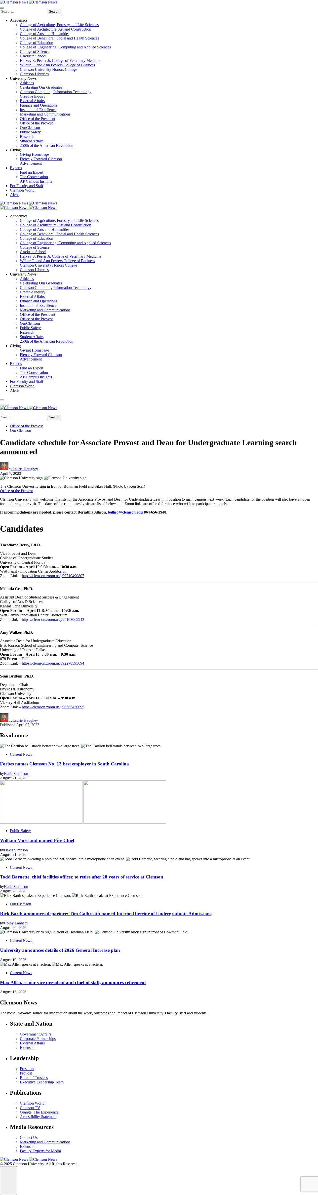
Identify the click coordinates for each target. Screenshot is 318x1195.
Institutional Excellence (38, 110)
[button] (2, 404)
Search (54, 11)
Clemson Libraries (34, 74)
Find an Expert (31, 172)
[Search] (2, 400)
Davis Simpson (16, 850)
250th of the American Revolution (46, 145)
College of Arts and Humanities (44, 34)
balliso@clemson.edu (125, 512)
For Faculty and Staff (26, 186)
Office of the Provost (36, 123)
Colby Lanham (16, 923)
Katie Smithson (16, 773)
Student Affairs (31, 141)
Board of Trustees (34, 1078)
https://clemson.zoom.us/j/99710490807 (53, 576)
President (27, 1069)
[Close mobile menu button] (2, 8)
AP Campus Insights (36, 181)
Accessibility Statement (38, 1117)
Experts (16, 168)
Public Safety (30, 132)
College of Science (34, 51)
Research (27, 136)
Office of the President (37, 119)
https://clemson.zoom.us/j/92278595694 (53, 663)
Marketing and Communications (45, 114)
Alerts (14, 195)
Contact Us (29, 1137)
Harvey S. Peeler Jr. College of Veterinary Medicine (60, 60)
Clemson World (22, 190)
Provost (26, 1073)
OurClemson (30, 127)
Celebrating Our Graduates (41, 87)
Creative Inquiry (32, 96)
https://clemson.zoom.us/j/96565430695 (53, 707)
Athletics (27, 83)
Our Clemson (20, 430)
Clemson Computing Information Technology (55, 92)
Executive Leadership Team (42, 1082)
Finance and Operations (38, 105)
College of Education (36, 42)
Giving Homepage (34, 154)
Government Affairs (35, 1034)
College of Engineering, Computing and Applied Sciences (65, 47)
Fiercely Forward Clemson (41, 159)
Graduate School (33, 56)
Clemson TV (30, 1108)
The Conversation (34, 177)
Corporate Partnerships (38, 1038)
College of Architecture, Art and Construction (55, 29)
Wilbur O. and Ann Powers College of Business (57, 65)
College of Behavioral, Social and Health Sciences (59, 38)
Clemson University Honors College (48, 69)
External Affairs (32, 101)
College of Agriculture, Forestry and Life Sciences (59, 25)
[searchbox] (23, 11)
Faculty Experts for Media (40, 1151)
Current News (21, 754)
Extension (28, 1047)
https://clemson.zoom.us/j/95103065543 (53, 619)
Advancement (31, 163)
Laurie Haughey (25, 469)
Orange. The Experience (39, 1112)
